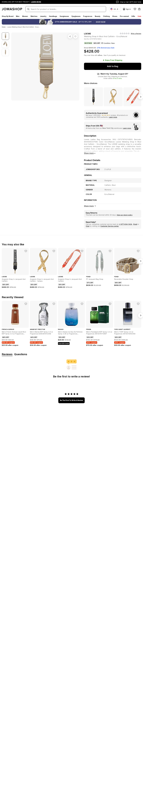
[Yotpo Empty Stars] (125, 33)
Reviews (7, 354)
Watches (33, 16)
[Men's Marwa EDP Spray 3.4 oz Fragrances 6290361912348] (54, 304)
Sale (139, 16)
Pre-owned (124, 16)
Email (135, 224)
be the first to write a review (71, 400)
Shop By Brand (7, 16)
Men (17, 16)
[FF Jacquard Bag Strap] (110, 251)
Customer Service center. (109, 226)
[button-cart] (139, 9)
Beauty (97, 16)
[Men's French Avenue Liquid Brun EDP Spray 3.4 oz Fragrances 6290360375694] (26, 304)
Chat (87, 226)
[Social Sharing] (70, 36)
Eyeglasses (76, 16)
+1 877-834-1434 (125, 224)
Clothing (106, 16)
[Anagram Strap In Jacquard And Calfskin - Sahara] (54, 251)
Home (3, 27)
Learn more (113, 117)
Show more (89, 153)
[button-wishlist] (135, 9)
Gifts (133, 16)
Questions (20, 354)
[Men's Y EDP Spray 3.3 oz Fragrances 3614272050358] (138, 304)
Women (25, 16)
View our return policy (124, 215)
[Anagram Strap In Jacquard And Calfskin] (26, 251)
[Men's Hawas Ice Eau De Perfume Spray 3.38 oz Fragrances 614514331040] (82, 304)
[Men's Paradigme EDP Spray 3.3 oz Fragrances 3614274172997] (110, 304)
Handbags (53, 16)
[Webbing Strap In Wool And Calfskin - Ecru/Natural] (75, 36)
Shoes (114, 16)
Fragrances (87, 16)
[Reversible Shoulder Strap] (138, 251)
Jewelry (43, 16)
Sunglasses (64, 16)
